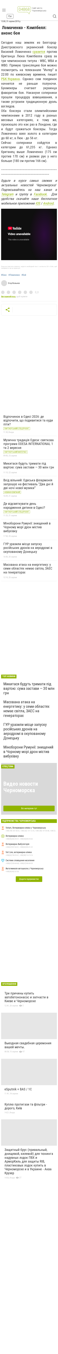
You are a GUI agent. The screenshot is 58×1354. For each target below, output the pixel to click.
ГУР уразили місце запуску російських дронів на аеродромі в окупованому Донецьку (27, 548)
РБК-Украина (10, 79)
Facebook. (40, 194)
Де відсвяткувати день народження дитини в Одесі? (24, 506)
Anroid (48, 203)
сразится (39, 52)
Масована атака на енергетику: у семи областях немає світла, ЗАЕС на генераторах (27, 568)
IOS (37, 203)
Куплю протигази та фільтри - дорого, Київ (26, 1106)
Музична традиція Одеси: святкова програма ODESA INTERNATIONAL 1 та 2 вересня (28, 444)
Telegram (7, 194)
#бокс (4, 275)
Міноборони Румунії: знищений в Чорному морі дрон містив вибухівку (27, 527)
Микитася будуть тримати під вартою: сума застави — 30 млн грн (28, 465)
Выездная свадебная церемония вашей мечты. (28, 1045)
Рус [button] (10, 16)
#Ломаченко (14, 275)
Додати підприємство (29, 879)
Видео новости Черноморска (20, 787)
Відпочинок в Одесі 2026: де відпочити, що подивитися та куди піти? (28, 420)
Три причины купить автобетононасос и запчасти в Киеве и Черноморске (26, 997)
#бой (24, 275)
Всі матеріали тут (29, 808)
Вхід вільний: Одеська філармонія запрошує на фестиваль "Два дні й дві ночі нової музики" (28, 484)
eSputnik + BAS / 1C (18, 1089)
